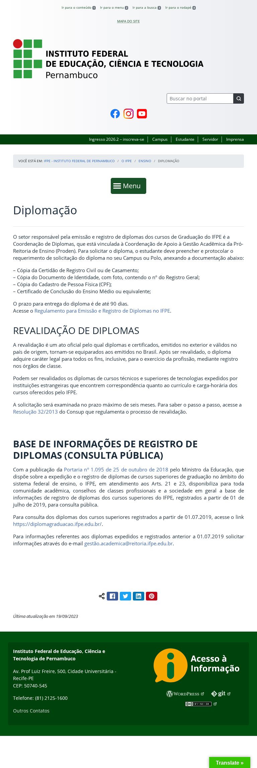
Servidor (210, 139)
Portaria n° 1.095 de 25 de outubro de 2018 (116, 469)
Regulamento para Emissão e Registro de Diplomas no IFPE (102, 310)
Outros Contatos (31, 710)
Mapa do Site (128, 21)
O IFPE (126, 160)
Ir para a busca (146, 7)
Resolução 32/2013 (36, 411)
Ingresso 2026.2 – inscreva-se (116, 139)
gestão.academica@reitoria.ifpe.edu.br (128, 543)
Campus (160, 139)
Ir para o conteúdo (78, 7)
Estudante (185, 139)
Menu (133, 185)
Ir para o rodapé (180, 7)
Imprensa (235, 139)
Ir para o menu (113, 7)
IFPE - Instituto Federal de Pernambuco (79, 160)
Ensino (145, 160)
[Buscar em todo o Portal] (238, 98)
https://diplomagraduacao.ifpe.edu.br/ (57, 524)
